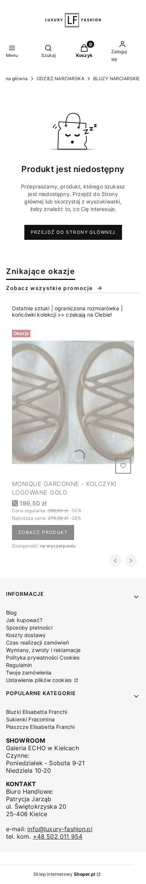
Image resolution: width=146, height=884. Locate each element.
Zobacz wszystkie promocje (49, 288)
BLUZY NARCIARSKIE (116, 78)
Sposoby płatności (29, 627)
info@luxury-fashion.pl (59, 829)
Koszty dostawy (26, 635)
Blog (11, 612)
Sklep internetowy (64, 874)
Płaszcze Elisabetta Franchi (40, 727)
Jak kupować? (24, 620)
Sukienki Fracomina (30, 719)
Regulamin (19, 665)
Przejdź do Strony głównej (73, 232)
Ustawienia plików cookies (39, 680)
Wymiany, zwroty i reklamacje (43, 650)
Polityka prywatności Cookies (42, 657)
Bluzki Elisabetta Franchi (36, 712)
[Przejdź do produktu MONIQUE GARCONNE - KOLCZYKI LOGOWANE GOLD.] (73, 402)
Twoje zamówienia (29, 672)
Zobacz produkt (43, 532)
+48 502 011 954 (57, 836)
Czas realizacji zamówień (37, 642)
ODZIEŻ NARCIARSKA (60, 78)
